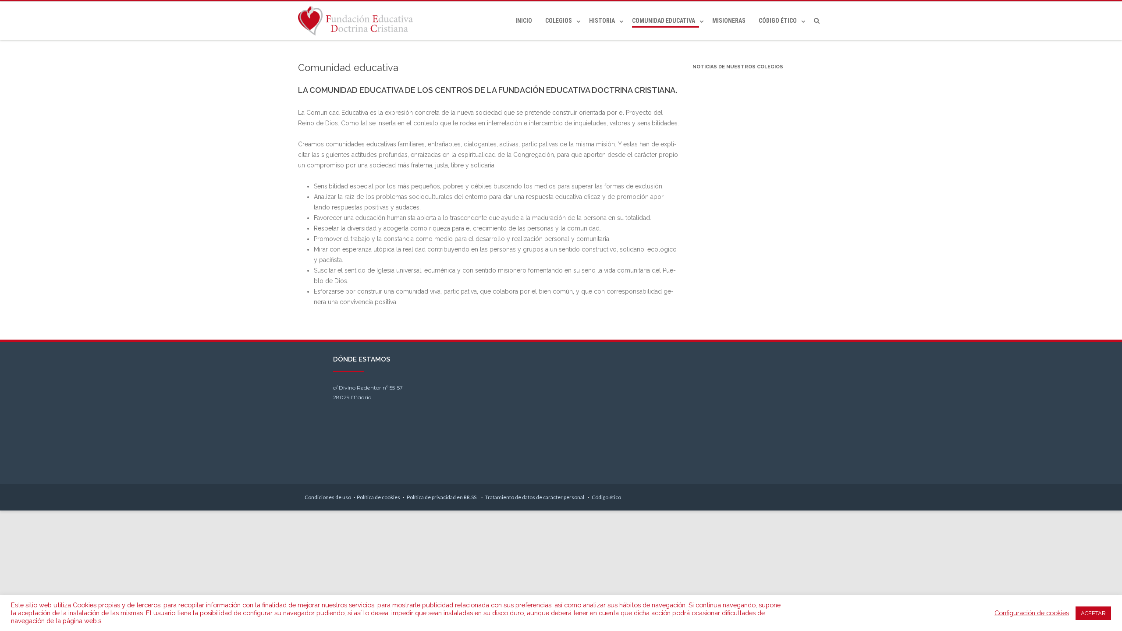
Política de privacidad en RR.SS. (443, 497)
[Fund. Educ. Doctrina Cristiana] (357, 21)
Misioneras (729, 20)
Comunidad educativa (663, 20)
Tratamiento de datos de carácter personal (535, 497)
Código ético (778, 20)
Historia (602, 20)
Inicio (523, 20)
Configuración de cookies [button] (1031, 613)
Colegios (558, 20)
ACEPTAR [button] (1093, 613)
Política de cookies (378, 497)
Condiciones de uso (328, 497)
